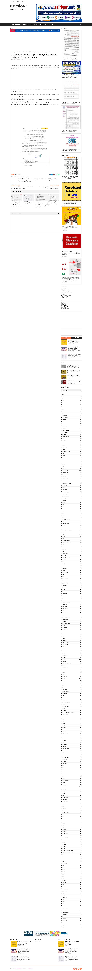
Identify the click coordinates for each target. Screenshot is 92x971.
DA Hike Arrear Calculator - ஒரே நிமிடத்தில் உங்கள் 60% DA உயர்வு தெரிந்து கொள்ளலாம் (71, 253)
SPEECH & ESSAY (65, 812)
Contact (23, 1)
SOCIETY (64, 808)
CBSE (63, 464)
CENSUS (64, 468)
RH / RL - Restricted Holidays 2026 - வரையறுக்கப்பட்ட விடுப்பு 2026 (71, 202)
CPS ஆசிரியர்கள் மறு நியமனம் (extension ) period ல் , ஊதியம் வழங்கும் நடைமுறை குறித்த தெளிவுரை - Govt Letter (52, 203)
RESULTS (64, 761)
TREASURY (64, 886)
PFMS (63, 721)
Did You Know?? (66, 523)
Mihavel (64, 657)
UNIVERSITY (65, 897)
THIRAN (64, 861)
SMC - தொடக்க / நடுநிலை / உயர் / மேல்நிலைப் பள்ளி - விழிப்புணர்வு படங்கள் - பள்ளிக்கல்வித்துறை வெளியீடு (74, 348)
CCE (63, 466)
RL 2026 (52, 24)
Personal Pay (65, 714)
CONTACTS (64, 498)
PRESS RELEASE (65, 733)
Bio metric (65, 447)
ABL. (63, 413)
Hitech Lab (65, 593)
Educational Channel (67, 542)
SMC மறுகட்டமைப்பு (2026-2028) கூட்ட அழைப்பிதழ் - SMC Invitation (71, 150)
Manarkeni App (65, 642)
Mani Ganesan (65, 644)
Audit (64, 438)
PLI (63, 729)
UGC (63, 895)
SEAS (63, 791)
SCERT (64, 782)
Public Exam (65, 744)
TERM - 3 (64, 846)
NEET (63, 674)
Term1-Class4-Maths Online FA (69, 852)
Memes (64, 651)
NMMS (64, 687)
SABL (63, 776)
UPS (63, 899)
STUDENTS (64, 827)
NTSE (63, 695)
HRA (63, 595)
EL (62, 302)
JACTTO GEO (65, 612)
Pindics (64, 725)
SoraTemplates (18, 968)
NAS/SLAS (64, 670)
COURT (64, 502)
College (64, 487)
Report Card (65, 759)
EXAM (64, 561)
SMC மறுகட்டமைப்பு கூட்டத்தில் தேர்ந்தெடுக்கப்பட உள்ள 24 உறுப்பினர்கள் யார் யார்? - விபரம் (74, 355)
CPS (63, 506)
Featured (77, 337)
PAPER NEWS (65, 699)
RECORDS (64, 755)
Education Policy (66, 540)
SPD (63, 810)
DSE (63, 534)
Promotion (65, 740)
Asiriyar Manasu (66, 430)
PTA (63, 742)
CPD (63, 504)
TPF (63, 878)
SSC (63, 818)
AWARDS (64, 440)
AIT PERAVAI (65, 419)
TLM (63, 867)
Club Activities (66, 479)
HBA (63, 591)
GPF (63, 587)
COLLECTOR (65, 485)
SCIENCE (64, 789)
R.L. (63, 750)
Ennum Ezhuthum (66, 557)
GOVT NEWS (65, 585)
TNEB (63, 869)
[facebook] (78, 1)
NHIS (63, 680)
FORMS (64, 288)
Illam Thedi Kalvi (66, 602)
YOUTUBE (64, 910)
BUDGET (64, 455)
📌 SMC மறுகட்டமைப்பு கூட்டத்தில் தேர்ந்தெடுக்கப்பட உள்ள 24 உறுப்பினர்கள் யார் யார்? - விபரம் (38, 30)
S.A (63, 774)
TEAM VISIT (65, 842)
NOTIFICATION (65, 693)
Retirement (65, 763)
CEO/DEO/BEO (65, 470)
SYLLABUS (64, 831)
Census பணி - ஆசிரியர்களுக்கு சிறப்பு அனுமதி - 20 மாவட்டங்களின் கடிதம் (70, 58)
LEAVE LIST (65, 627)
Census (36, 24)
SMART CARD (65, 799)
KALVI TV (64, 621)
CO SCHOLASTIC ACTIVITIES (68, 483)
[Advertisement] (35, 42)
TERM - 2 (64, 844)
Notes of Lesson (66, 691)
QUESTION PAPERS (66, 748)
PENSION (64, 710)
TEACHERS (64, 840)
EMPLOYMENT (65, 553)
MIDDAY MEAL (65, 655)
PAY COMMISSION (66, 292)
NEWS (64, 678)
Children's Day (65, 474)
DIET (63, 525)
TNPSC (64, 871)
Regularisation (66, 757)
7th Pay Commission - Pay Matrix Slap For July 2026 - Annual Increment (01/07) (70, 177)
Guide (64, 589)
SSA (63, 816)
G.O (31, 24)
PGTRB (64, 723)
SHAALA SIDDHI (65, 797)
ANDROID (64, 423)
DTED (64, 536)
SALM (64, 778)
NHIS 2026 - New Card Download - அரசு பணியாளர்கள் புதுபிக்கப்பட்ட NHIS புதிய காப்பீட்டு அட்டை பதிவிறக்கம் (71, 76)
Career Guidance (66, 462)
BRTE (63, 453)
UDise (64, 893)
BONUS (64, 449)
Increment (65, 606)
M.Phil (64, 638)
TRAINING (64, 880)
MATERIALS (65, 646)
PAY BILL (64, 704)
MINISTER (64, 659)
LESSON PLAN (65, 629)
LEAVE (64, 625)
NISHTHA (64, 685)
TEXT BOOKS (65, 859)
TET (63, 854)
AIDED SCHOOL (65, 417)
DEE (63, 517)
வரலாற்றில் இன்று (65, 920)
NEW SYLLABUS (65, 676)
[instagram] (78, 969)
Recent (66, 337)
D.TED (64, 515)
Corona (64, 500)
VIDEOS (64, 905)
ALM (63, 421)
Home (12, 1)
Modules (64, 661)
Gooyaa (30, 968)
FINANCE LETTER (66, 566)
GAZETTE (64, 305)
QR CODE (64, 746)
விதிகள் (63, 297)
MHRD (64, 653)
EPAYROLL (64, 559)
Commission (65, 489)
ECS (63, 538)
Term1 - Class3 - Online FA (68, 850)
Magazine (64, 640)
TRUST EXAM (65, 888)
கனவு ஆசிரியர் (65, 914)
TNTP (64, 876)
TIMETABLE (65, 863)
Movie (64, 665)
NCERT (64, 672)
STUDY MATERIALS (66, 829)
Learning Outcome (66, 623)
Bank (63, 445)
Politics (64, 731)
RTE (63, 767)
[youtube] (81, 969)
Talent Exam (65, 833)
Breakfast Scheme (66, 451)
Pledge (64, 727)
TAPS (63, 835)
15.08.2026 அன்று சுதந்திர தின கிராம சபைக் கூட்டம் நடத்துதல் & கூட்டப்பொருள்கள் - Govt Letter (28, 202)
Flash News (65, 568)
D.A (63, 513)
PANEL (64, 697)
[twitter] (74, 969)
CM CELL (64, 481)
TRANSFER (64, 882)
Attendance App (66, 436)
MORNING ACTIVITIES (66, 663)
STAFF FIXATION (66, 295)
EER (63, 544)
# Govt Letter (17, 174)
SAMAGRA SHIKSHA (66, 780)
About (17, 1)
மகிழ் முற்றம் (64, 296)
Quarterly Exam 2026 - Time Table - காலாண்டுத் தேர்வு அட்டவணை (71, 103)
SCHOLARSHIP (65, 784)
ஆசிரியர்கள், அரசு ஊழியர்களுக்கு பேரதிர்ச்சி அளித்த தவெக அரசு (69, 131)
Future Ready (65, 572)
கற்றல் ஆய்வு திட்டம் (65, 912)
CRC (63, 508)
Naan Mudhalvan (66, 668)
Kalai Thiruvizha (65, 291)
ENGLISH (64, 555)
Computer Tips (65, 496)
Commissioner (65, 491)
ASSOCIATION (65, 432)
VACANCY (64, 903)
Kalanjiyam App (65, 619)
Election (64, 549)
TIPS (63, 865)
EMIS (63, 303)
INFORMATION (65, 608)
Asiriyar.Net (18, 6)
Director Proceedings (21, 24)
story (64, 825)
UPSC (63, 901)
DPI (63, 532)
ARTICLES (64, 428)
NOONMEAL (65, 689)
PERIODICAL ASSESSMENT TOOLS (68, 712)
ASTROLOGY (65, 434)
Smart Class (65, 801)
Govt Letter (17, 52)
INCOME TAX (65, 289)
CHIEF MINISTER (65, 472)
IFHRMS (63, 307)
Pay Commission (44, 24)
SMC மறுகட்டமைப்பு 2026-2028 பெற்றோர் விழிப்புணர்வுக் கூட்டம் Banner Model (74, 341)
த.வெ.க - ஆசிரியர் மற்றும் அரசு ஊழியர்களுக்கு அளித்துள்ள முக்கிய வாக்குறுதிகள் (70, 227)
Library (64, 634)
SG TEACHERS (65, 795)
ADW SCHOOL (65, 415)
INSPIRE (64, 610)
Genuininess (64, 306)
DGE (63, 521)
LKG (63, 636)
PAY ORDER (64, 708)
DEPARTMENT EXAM (66, 519)
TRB (63, 884)
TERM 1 (64, 848)
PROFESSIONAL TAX (66, 738)
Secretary (65, 793)
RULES (63, 293)
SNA (62, 294)
